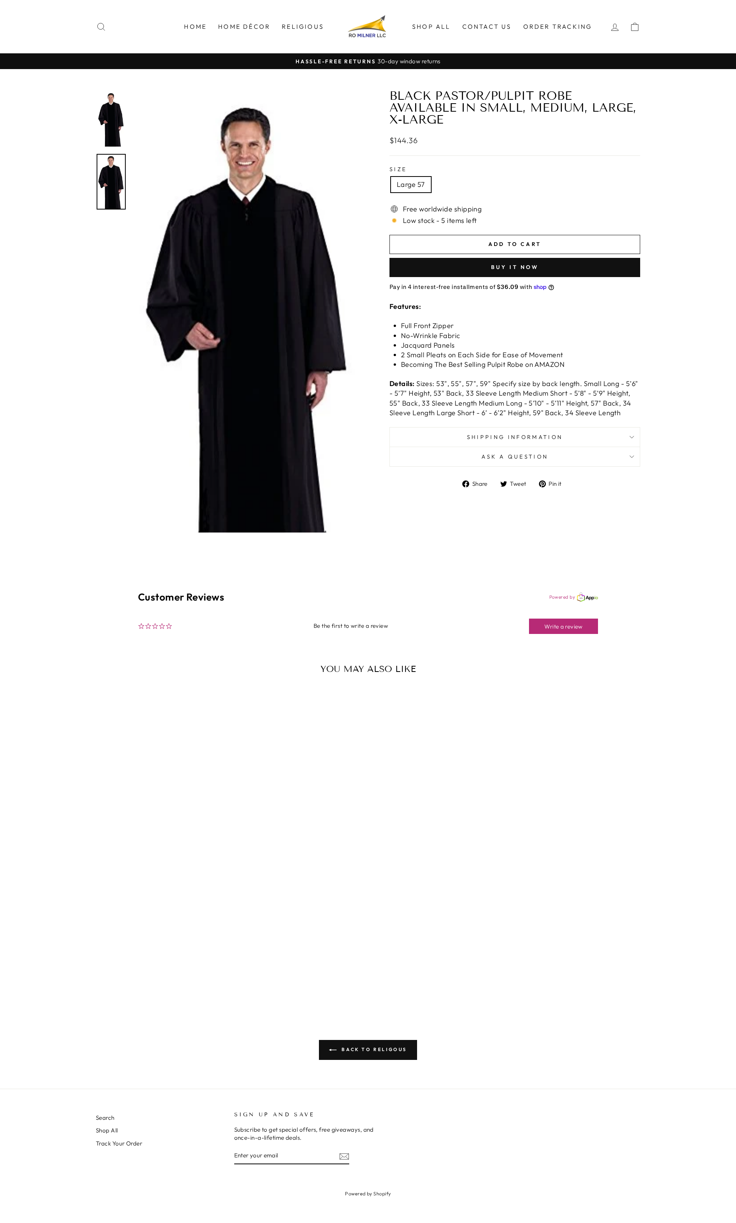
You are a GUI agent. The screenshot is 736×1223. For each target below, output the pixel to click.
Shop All (431, 26)
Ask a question (514, 456)
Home (195, 26)
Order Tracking (557, 26)
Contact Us (487, 26)
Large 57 (411, 184)
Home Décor (244, 26)
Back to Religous (373, 1049)
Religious (303, 26)
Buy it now (515, 267)
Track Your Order (119, 1143)
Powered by (562, 597)
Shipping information (515, 437)
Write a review (563, 626)
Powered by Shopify (368, 1193)
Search (105, 1117)
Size (398, 169)
